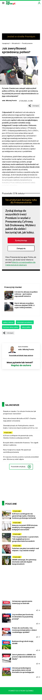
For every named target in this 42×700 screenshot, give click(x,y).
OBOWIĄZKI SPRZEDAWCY (24, 322)
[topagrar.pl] (11, 3)
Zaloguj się (21, 248)
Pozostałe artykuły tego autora (21, 355)
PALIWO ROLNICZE (8, 322)
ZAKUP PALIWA (26, 327)
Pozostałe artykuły (18, 466)
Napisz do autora (21, 365)
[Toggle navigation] (3, 3)
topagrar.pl (6, 43)
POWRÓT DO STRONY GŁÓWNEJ (21, 691)
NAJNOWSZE (12, 405)
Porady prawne (27, 43)
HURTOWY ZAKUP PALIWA (10, 327)
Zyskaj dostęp (21, 240)
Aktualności (16, 43)
